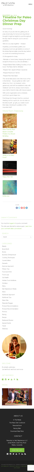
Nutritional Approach (8, 294)
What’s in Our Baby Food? (8, 156)
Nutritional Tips (6, 297)
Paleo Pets (5, 300)
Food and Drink (7, 272)
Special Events (6, 323)
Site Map (17, 467)
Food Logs (5, 274)
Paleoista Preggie (7, 303)
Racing (4, 314)
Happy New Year (8, 177)
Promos (4, 311)
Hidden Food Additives (9, 280)
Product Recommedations (10, 306)
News (4, 292)
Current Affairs (6, 260)
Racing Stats (17, 428)
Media (4, 385)
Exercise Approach (8, 266)
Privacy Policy (15, 466)
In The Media (17, 420)
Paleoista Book (17, 425)
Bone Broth (5, 249)
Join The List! (17, 450)
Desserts (4, 263)
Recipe (4, 317)
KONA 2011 (6, 196)
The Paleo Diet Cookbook (17, 422)
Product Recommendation (10, 309)
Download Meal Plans (17, 431)
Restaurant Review (7, 320)
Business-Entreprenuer (9, 254)
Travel (4, 326)
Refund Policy (27, 466)
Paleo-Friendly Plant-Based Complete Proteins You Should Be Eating (9, 133)
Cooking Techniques (8, 257)
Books (4, 252)
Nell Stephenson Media (9, 289)
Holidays (5, 283)
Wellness (5, 329)
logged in (12, 223)
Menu (4, 286)
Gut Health (5, 277)
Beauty (4, 246)
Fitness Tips (5, 269)
